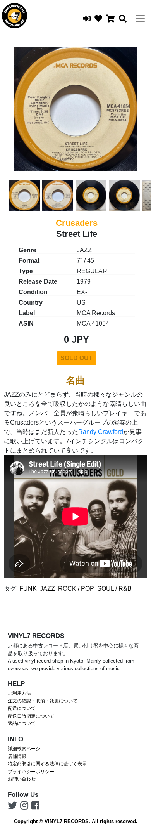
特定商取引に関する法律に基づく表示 (47, 764)
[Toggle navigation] (140, 18)
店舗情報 (17, 756)
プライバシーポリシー (31, 771)
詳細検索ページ (24, 748)
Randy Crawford (100, 431)
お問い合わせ (22, 779)
